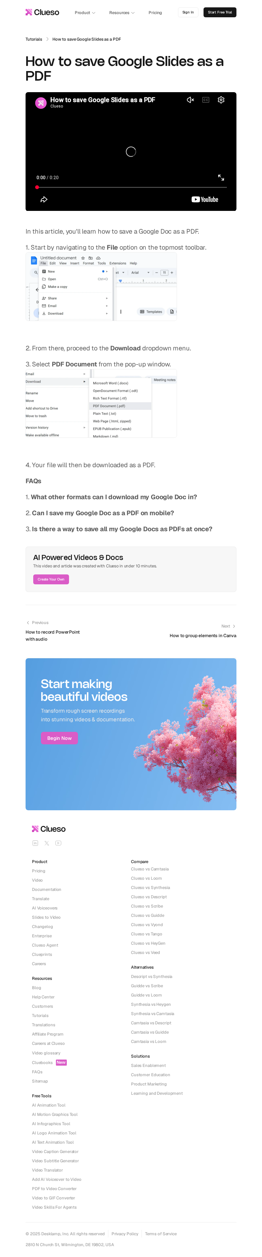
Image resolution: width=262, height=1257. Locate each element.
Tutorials (34, 39)
